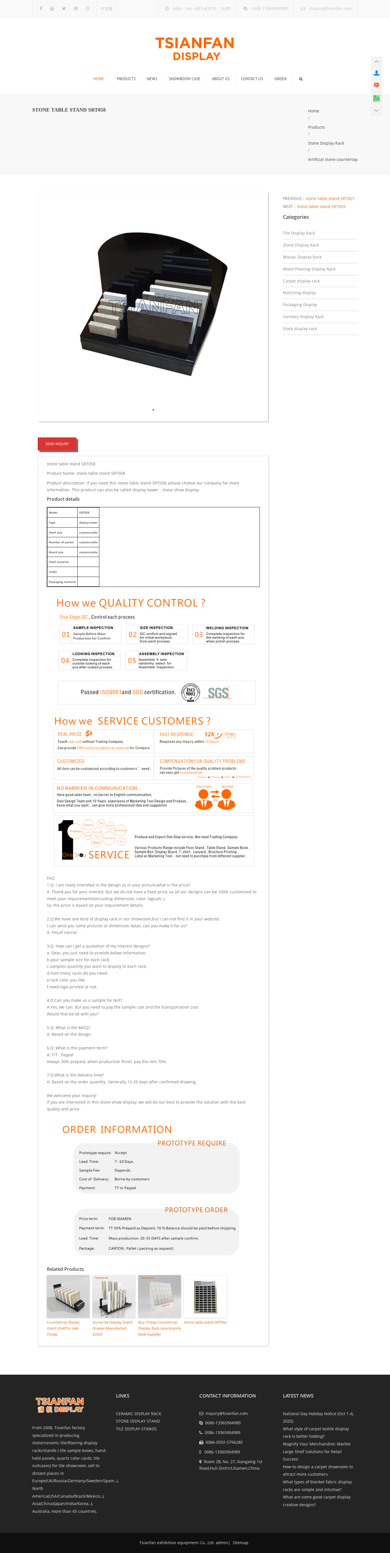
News (152, 78)
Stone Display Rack (326, 143)
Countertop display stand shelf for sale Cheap (63, 1328)
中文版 (107, 8)
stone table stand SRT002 (205, 1322)
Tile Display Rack (299, 233)
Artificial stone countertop (333, 159)
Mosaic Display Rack (302, 257)
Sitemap (240, 1542)
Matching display (299, 292)
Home (98, 78)
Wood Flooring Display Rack (309, 269)
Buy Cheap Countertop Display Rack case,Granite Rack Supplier (159, 1328)
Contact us (252, 78)
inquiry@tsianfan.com (330, 8)
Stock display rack (300, 328)
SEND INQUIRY (57, 443)
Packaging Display (300, 304)
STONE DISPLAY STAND (138, 1421)
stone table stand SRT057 (330, 198)
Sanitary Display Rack (303, 316)
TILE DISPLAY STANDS (136, 1428)
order (280, 78)
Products (126, 78)
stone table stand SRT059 (321, 206)
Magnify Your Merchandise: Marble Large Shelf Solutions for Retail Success (317, 1451)
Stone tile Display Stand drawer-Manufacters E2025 (112, 1328)
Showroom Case (184, 78)
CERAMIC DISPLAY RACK (138, 1413)
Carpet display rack (301, 281)
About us (221, 78)
